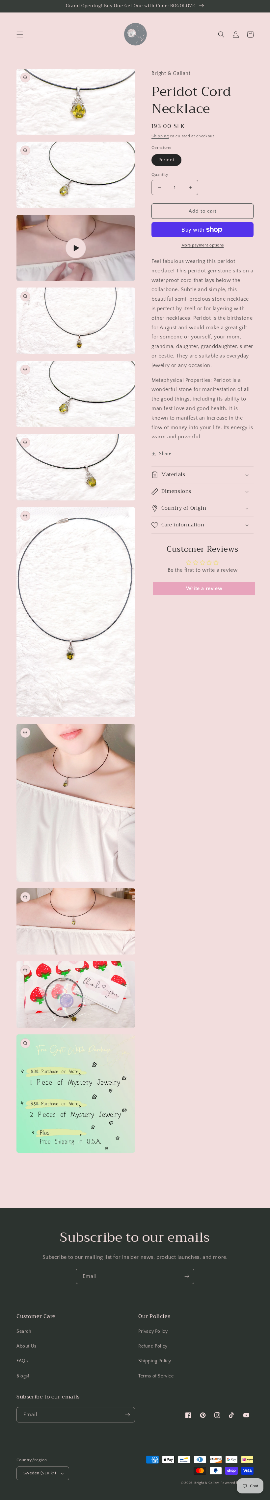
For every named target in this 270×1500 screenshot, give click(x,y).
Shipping (160, 136)
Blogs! (23, 1376)
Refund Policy (153, 1346)
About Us (26, 1346)
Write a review (204, 588)
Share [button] (165, 453)
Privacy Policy (153, 1331)
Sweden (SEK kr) (39, 1473)
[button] (20, 34)
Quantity (159, 174)
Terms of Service (156, 1376)
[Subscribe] (186, 1276)
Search (24, 1331)
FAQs (22, 1361)
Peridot (166, 160)
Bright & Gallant (206, 1483)
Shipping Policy (154, 1361)
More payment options (202, 245)
